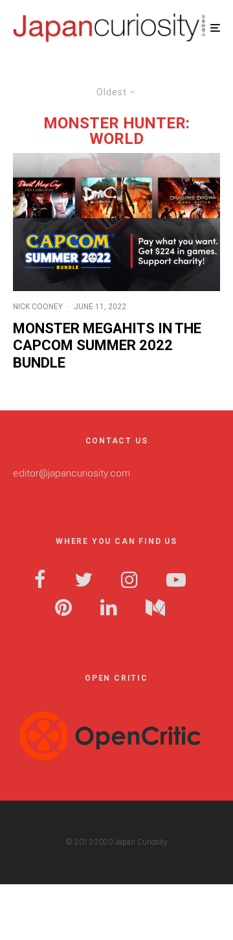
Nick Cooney (38, 306)
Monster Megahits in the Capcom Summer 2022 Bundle (107, 345)
